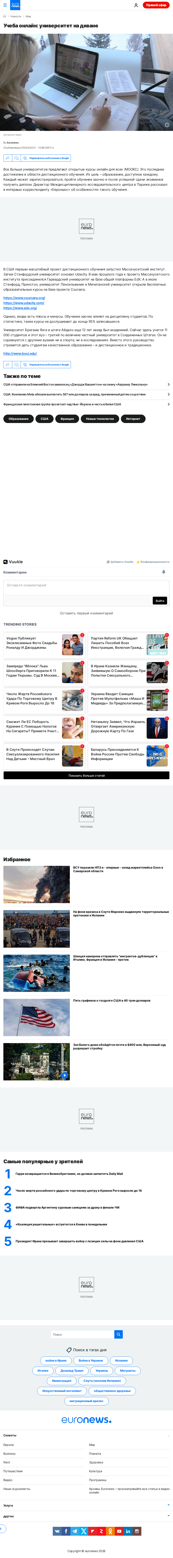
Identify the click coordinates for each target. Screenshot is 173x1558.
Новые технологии (100, 418)
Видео (7, 1480)
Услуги (8, 1505)
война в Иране (56, 1360)
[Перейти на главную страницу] (15, 5)
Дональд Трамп (72, 1370)
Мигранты (127, 1370)
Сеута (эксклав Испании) (102, 1380)
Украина (102, 1370)
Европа (8, 1444)
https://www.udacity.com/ (23, 303)
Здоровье (96, 1462)
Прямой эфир (156, 5)
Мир (28, 16)
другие (8, 1516)
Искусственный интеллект (62, 1391)
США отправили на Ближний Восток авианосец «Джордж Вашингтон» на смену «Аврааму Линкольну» (75, 384)
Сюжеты (9, 1435)
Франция (67, 418)
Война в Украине (91, 1360)
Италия (43, 1370)
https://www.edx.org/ (20, 308)
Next (6, 1462)
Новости (16, 16)
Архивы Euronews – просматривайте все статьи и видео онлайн (129, 1490)
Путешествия (13, 1471)
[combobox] (86, 1334)
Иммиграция (61, 1380)
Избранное (17, 859)
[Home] (4, 16)
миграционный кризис (86, 1401)
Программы (98, 1480)
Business (9, 1453)
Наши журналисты (16, 1488)
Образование (18, 418)
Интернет (133, 418)
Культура (95, 1471)
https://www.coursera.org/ (24, 298)
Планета (95, 1453)
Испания (121, 1360)
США (44, 418)
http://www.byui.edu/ (20, 353)
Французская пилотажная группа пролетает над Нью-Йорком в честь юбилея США (62, 404)
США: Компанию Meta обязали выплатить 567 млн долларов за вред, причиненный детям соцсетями (74, 394)
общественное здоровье (112, 1391)
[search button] (118, 1334)
